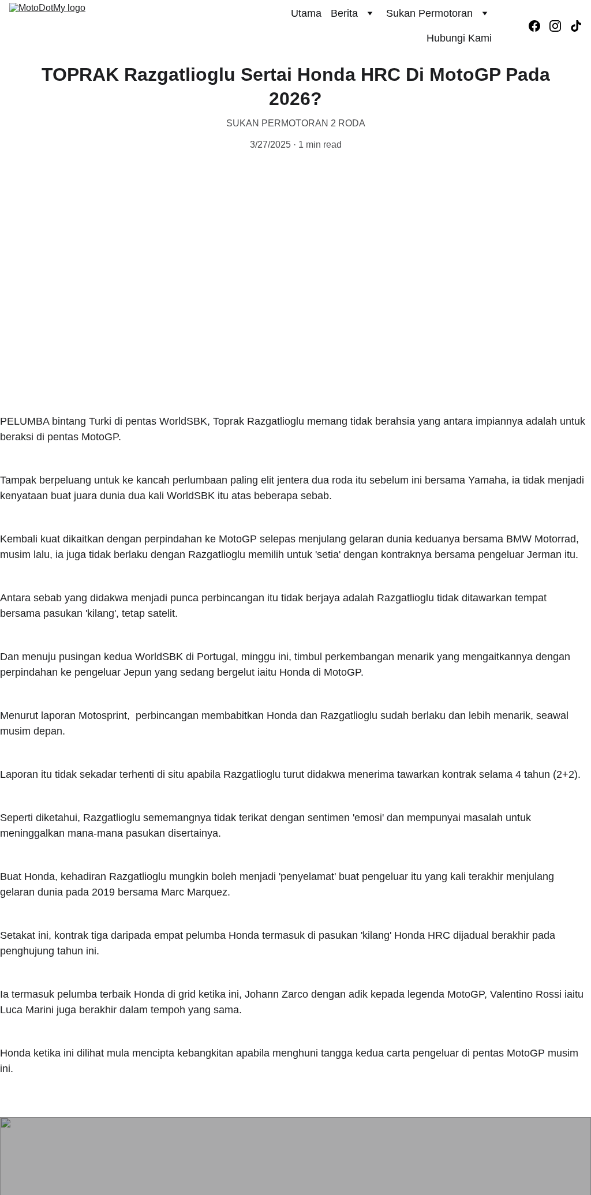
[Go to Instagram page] (559, 26)
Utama (306, 13)
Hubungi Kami (459, 38)
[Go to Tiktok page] (576, 26)
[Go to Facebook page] (539, 26)
